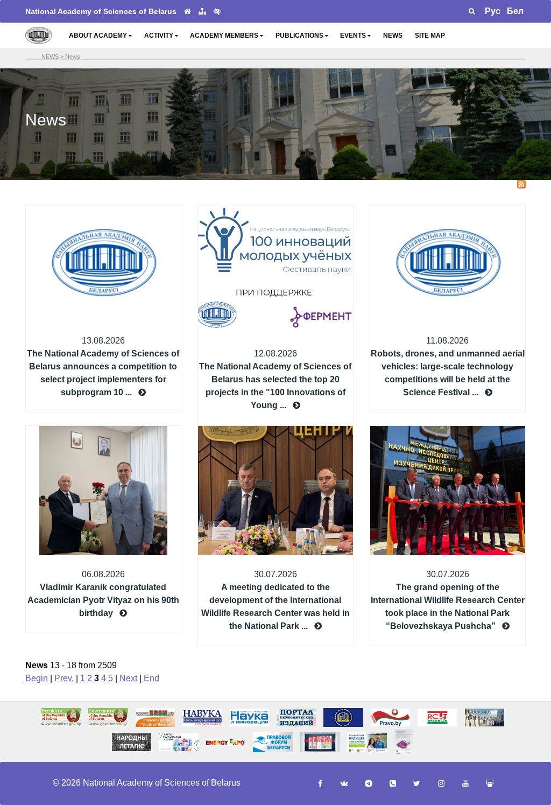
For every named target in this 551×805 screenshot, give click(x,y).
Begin (36, 678)
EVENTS (354, 35)
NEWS (392, 35)
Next (128, 678)
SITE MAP (430, 35)
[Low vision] (217, 11)
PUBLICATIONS (300, 35)
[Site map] (202, 11)
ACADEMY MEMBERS (225, 35)
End (151, 678)
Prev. (64, 678)
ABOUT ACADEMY (99, 35)
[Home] (187, 11)
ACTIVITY (159, 35)
